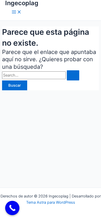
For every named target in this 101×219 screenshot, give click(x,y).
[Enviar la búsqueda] (73, 75)
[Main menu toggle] (16, 12)
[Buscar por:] (40, 75)
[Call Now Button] (12, 208)
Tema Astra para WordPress (50, 202)
